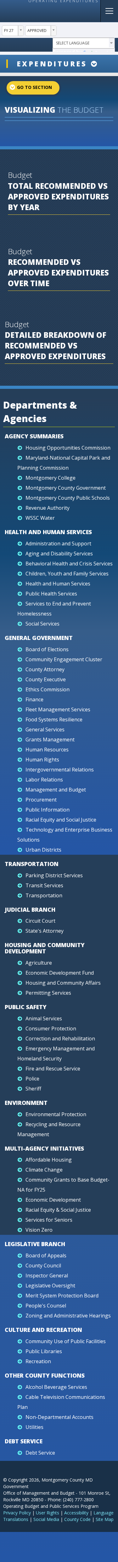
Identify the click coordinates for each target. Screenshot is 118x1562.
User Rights (47, 1513)
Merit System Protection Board (61, 1295)
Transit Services (44, 885)
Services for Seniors (48, 1219)
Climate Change (44, 1169)
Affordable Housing (48, 1159)
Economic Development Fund (59, 972)
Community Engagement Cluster (63, 659)
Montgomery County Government (65, 487)
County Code (77, 1519)
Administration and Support (58, 543)
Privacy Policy (17, 1513)
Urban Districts (43, 849)
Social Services (42, 623)
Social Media (46, 1519)
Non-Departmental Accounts (59, 1417)
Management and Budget (55, 789)
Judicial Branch (30, 909)
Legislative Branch (35, 1244)
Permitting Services (48, 992)
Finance (34, 699)
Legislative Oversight (50, 1285)
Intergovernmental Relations (59, 769)
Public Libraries (43, 1351)
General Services (45, 729)
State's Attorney (44, 930)
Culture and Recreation (43, 1329)
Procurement (41, 799)
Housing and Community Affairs (63, 982)
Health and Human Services (48, 532)
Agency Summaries (34, 436)
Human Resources (47, 749)
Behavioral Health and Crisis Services (69, 563)
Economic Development (53, 1199)
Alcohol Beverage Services (56, 1387)
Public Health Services (51, 593)
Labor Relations (44, 779)
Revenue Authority (47, 507)
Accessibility (76, 1513)
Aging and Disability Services (59, 553)
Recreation (38, 1361)
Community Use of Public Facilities (65, 1341)
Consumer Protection (50, 1028)
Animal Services (43, 1018)
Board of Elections (47, 649)
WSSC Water (40, 517)
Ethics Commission (47, 689)
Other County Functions (45, 1375)
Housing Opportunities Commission (67, 447)
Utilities (34, 1427)
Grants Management (50, 739)
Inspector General (46, 1275)
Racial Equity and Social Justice (60, 819)
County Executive (45, 679)
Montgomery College (50, 477)
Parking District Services (54, 875)
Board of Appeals (45, 1255)
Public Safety (26, 1007)
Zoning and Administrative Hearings (68, 1315)
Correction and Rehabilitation (60, 1038)
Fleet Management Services (57, 709)
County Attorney (45, 669)
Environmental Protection (55, 1114)
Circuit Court (40, 920)
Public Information (47, 809)
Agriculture (38, 962)
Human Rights (42, 759)
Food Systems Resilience (53, 719)
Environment (26, 1102)
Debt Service (23, 1441)
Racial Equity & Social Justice (58, 1209)
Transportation (32, 864)
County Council (43, 1265)
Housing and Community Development (45, 948)
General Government (39, 638)
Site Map (105, 1519)
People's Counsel (45, 1305)
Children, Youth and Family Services (67, 573)
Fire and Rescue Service (52, 1068)
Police (32, 1078)
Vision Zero (39, 1229)
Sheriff (33, 1088)
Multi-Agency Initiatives (44, 1148)
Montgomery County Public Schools (67, 497)
